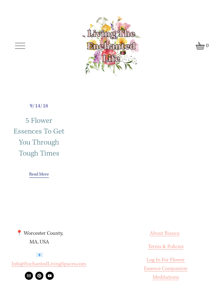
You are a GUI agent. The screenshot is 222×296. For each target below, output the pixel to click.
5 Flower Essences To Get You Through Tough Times (39, 137)
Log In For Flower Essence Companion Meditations (165, 268)
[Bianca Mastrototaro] (50, 276)
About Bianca (165, 233)
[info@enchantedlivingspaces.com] (29, 276)
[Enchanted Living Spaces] (39, 276)
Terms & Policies (166, 246)
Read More (39, 174)
